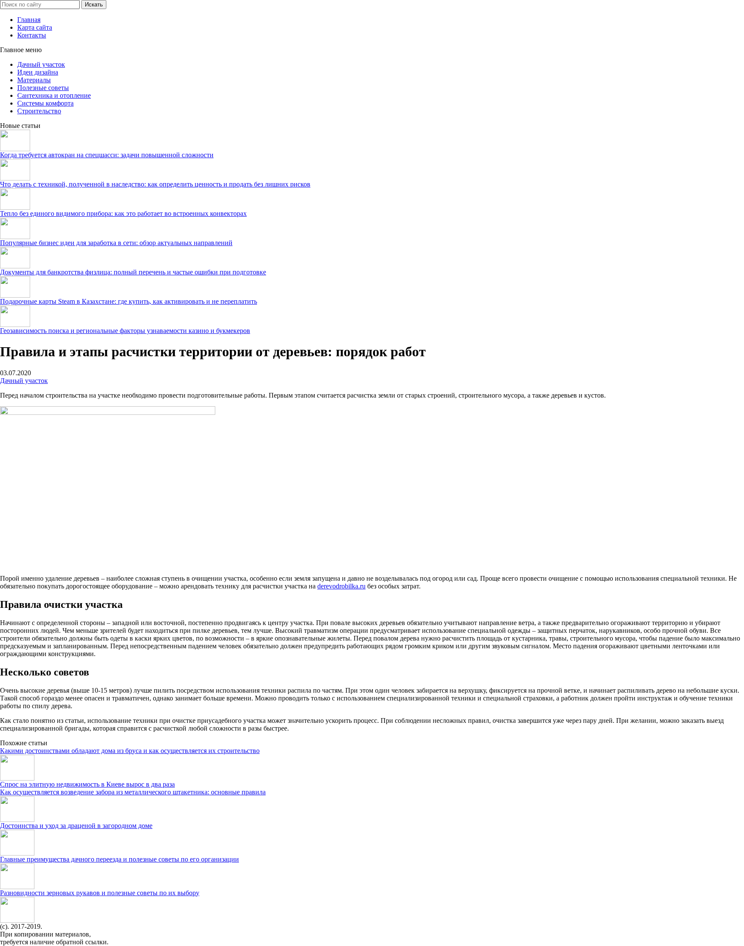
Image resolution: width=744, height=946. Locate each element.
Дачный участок (41, 64)
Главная (28, 19)
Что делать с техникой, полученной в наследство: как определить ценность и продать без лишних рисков (155, 184)
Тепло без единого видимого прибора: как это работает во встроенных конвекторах (123, 213)
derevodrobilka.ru (341, 586)
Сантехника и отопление (54, 95)
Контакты (31, 35)
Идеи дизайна (37, 72)
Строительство (39, 111)
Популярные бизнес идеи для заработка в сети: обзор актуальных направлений (116, 242)
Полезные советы (43, 87)
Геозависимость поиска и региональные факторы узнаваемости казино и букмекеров (125, 330)
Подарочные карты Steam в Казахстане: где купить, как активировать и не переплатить (128, 301)
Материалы (34, 80)
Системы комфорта (45, 103)
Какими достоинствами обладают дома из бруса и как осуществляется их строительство (130, 750)
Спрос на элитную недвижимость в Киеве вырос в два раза (87, 784)
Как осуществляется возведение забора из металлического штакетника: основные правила (133, 792)
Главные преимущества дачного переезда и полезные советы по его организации (119, 859)
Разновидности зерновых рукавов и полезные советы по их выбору (99, 892)
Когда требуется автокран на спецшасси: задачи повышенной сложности (107, 155)
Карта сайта (34, 27)
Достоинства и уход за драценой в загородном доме (76, 825)
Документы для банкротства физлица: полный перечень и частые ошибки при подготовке (133, 272)
